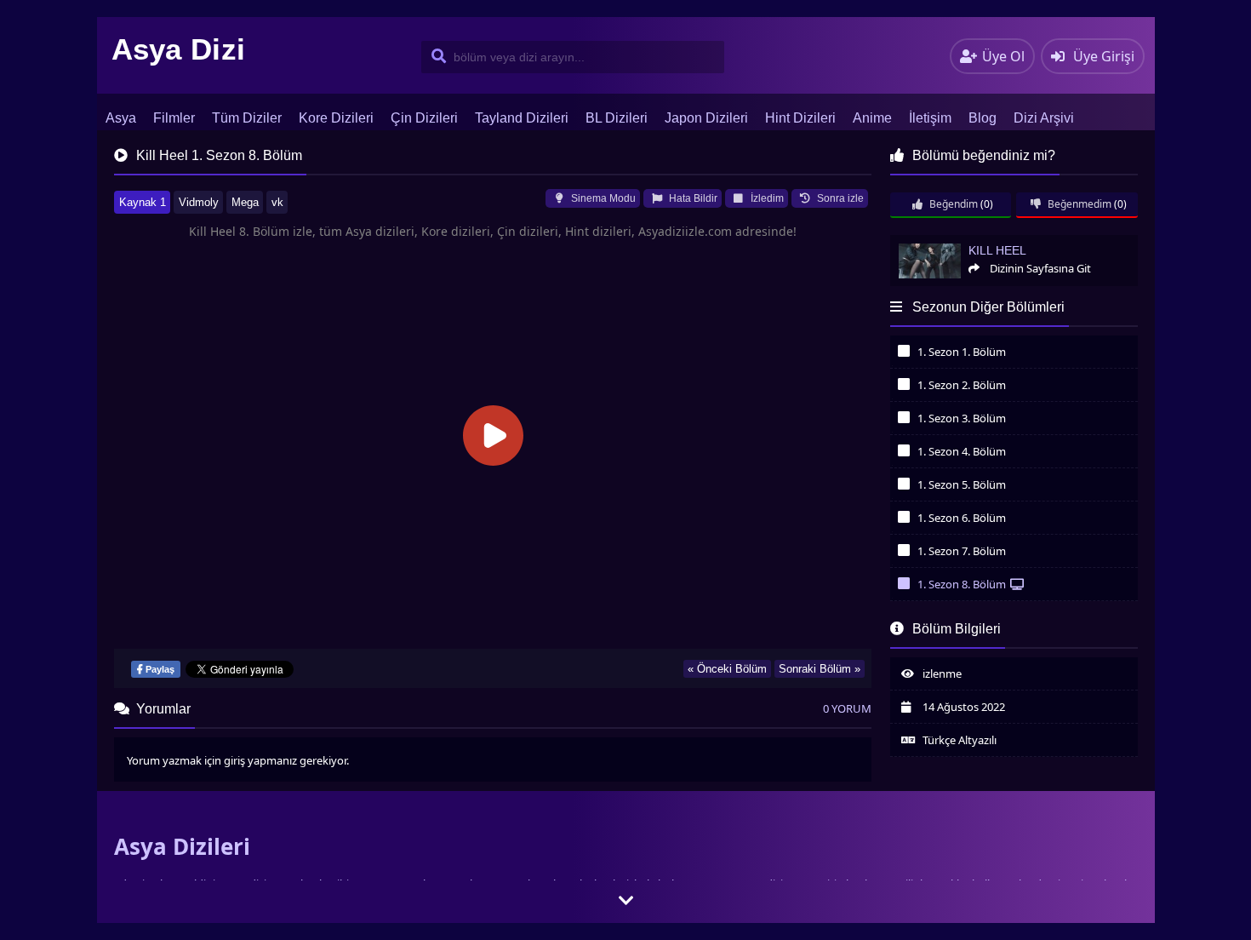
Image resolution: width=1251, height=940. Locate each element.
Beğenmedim (1078, 204)
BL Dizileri (617, 118)
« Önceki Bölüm (727, 668)
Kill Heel (909, 242)
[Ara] (435, 57)
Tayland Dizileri (521, 118)
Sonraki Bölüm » (819, 668)
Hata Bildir (691, 198)
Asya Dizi (178, 49)
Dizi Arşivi (1044, 118)
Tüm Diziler (247, 118)
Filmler (174, 118)
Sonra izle (839, 198)
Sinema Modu (602, 198)
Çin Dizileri (424, 118)
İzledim (766, 198)
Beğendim (952, 204)
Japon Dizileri (706, 118)
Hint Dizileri (800, 118)
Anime (872, 118)
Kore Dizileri (336, 118)
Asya (121, 118)
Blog (982, 118)
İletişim (930, 118)
